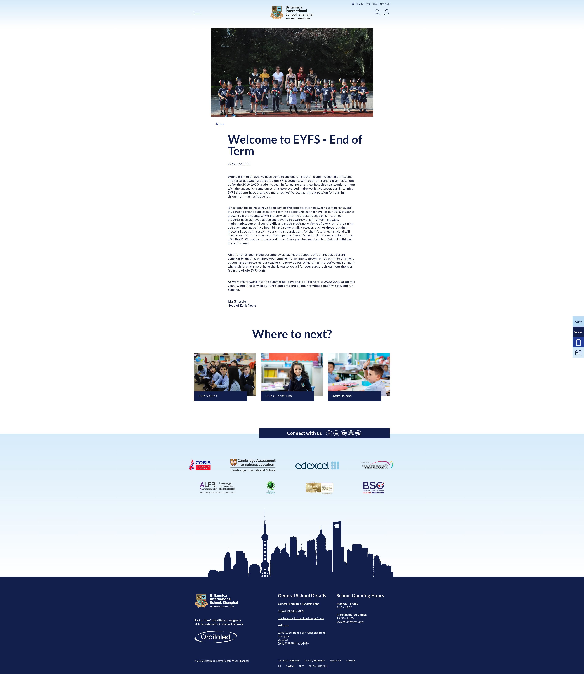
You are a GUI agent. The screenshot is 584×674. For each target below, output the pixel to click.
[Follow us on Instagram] (351, 433)
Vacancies (335, 660)
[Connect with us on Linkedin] (336, 433)
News (220, 124)
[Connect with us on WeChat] (358, 433)
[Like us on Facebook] (329, 433)
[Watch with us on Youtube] (344, 433)
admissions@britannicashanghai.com (301, 618)
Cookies (350, 660)
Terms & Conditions (289, 660)
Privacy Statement (315, 660)
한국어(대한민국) (381, 4)
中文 (368, 4)
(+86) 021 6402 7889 (291, 611)
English (360, 4)
